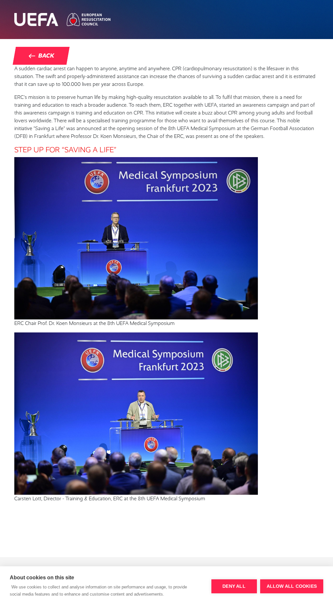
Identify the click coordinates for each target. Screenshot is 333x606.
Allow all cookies (292, 586)
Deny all (234, 586)
